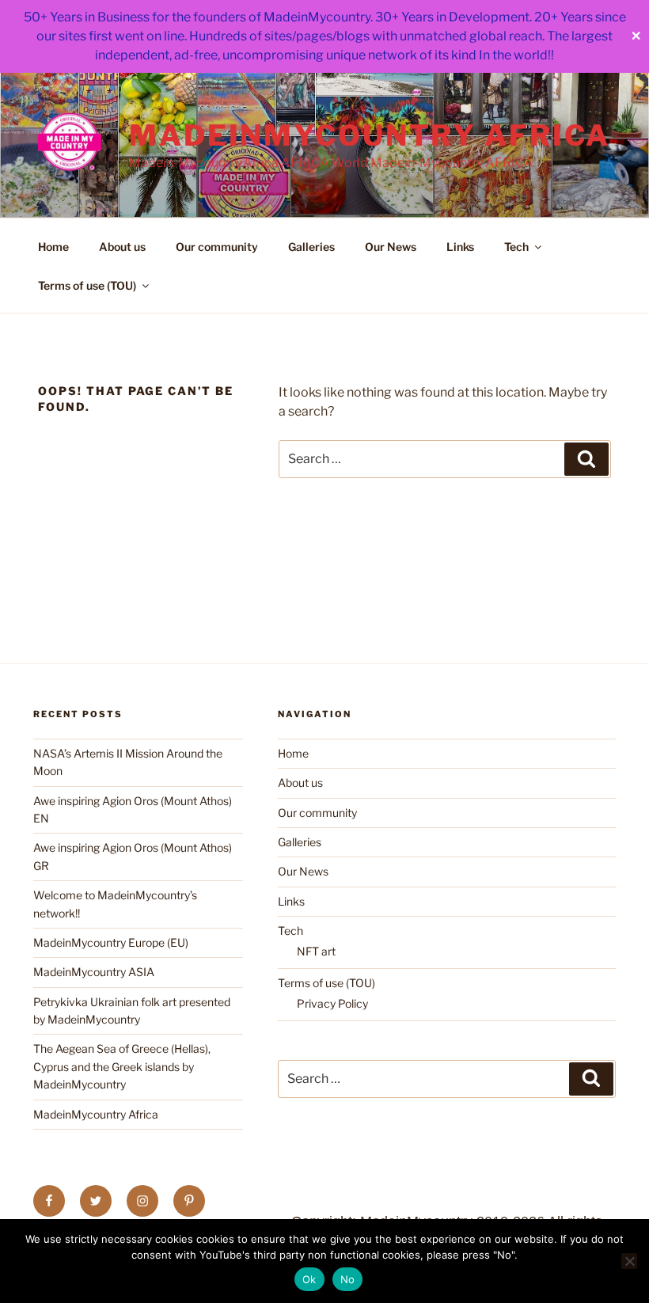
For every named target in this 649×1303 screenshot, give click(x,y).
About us (122, 246)
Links (460, 246)
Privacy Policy (332, 1003)
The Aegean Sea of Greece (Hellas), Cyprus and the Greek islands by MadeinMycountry (122, 1066)
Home (53, 246)
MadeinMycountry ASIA (93, 971)
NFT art (316, 951)
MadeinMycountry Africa (369, 135)
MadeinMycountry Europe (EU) (110, 942)
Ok (309, 1279)
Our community (217, 246)
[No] (629, 1261)
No (347, 1279)
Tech (516, 246)
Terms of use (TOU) (87, 285)
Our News (390, 246)
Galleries (311, 246)
